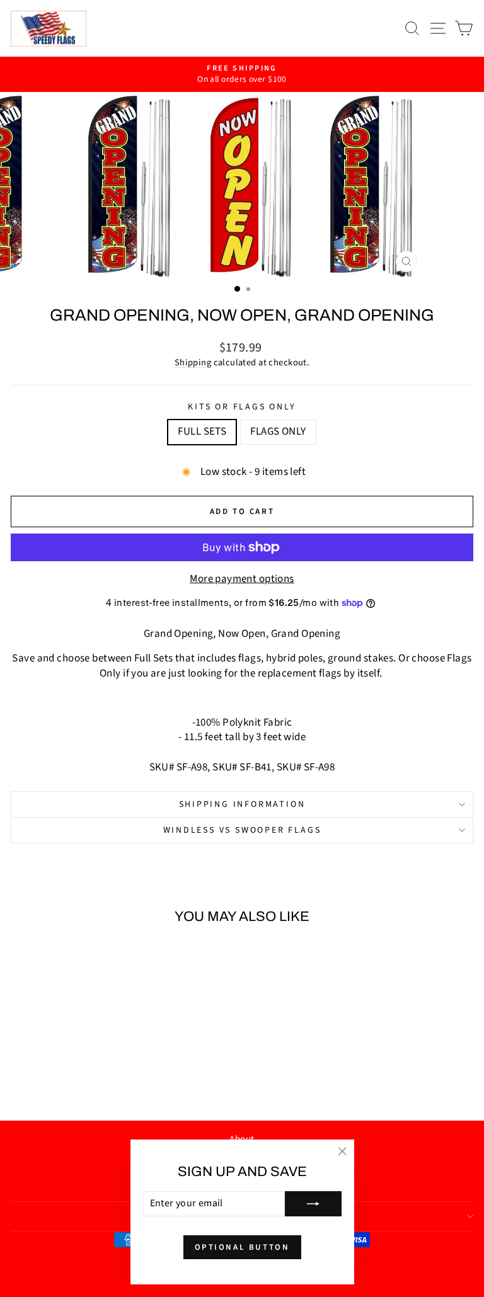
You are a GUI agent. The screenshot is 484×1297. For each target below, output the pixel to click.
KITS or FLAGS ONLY (242, 407)
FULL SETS (202, 431)
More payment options (242, 579)
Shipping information (242, 804)
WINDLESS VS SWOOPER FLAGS (242, 830)
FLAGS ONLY (278, 431)
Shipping (193, 362)
